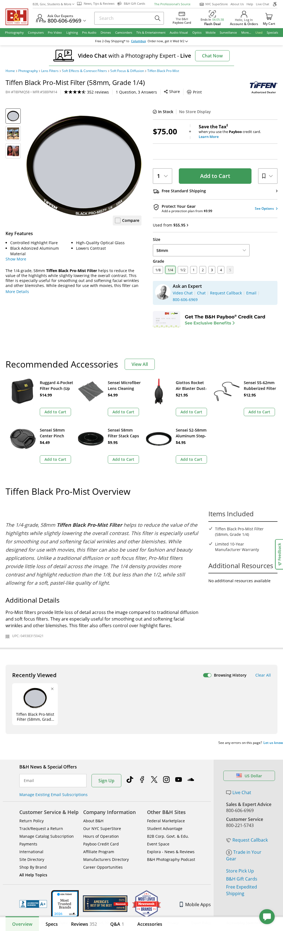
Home (10, 71)
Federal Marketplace (166, 820)
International (31, 851)
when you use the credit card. (230, 131)
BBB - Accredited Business (33, 904)
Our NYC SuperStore (102, 828)
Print (197, 92)
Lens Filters (50, 71)
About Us (237, 4)
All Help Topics (33, 874)
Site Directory (31, 859)
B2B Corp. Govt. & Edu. (168, 836)
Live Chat (262, 4)
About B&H (93, 820)
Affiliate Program (98, 851)
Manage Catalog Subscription (46, 836)
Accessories (149, 924)
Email (29, 781)
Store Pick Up (240, 871)
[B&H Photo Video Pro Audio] (19, 17)
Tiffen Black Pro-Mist (163, 71)
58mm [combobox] (162, 250)
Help (250, 4)
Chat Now (212, 56)
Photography (28, 71)
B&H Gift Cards (241, 879)
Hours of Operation (101, 836)
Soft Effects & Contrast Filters (84, 71)
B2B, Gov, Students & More (52, 4)
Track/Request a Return (41, 828)
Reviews (84, 924)
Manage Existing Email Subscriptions (53, 794)
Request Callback (250, 840)
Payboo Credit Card (101, 844)
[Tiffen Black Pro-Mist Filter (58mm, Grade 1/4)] (84, 166)
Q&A (117, 924)
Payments (28, 844)
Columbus (138, 41)
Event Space (158, 844)
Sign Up (106, 781)
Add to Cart (215, 176)
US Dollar (253, 775)
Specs (52, 924)
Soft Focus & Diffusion (127, 71)
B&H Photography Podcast (171, 859)
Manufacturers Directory (106, 859)
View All (140, 364)
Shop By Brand (33, 867)
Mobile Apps (198, 904)
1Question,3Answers (136, 92)
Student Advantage (164, 828)
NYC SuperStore (216, 4)
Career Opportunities (103, 867)
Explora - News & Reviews (171, 851)
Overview (22, 924)
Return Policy (31, 820)
